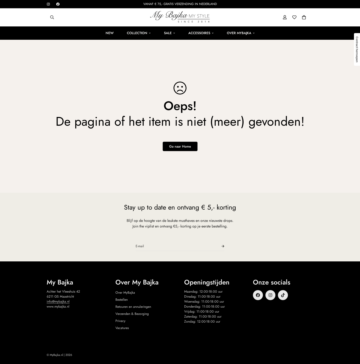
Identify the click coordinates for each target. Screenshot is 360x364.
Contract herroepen (357, 49)
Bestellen (121, 299)
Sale (168, 33)
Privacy (120, 320)
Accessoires (199, 33)
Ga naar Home (180, 146)
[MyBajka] (180, 17)
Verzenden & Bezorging (132, 313)
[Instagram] (48, 4)
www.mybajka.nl (58, 306)
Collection (137, 33)
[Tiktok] (283, 295)
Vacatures (122, 327)
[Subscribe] (219, 246)
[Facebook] (58, 4)
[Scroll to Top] (352, 341)
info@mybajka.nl (58, 301)
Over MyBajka (239, 33)
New (110, 33)
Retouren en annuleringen (133, 306)
